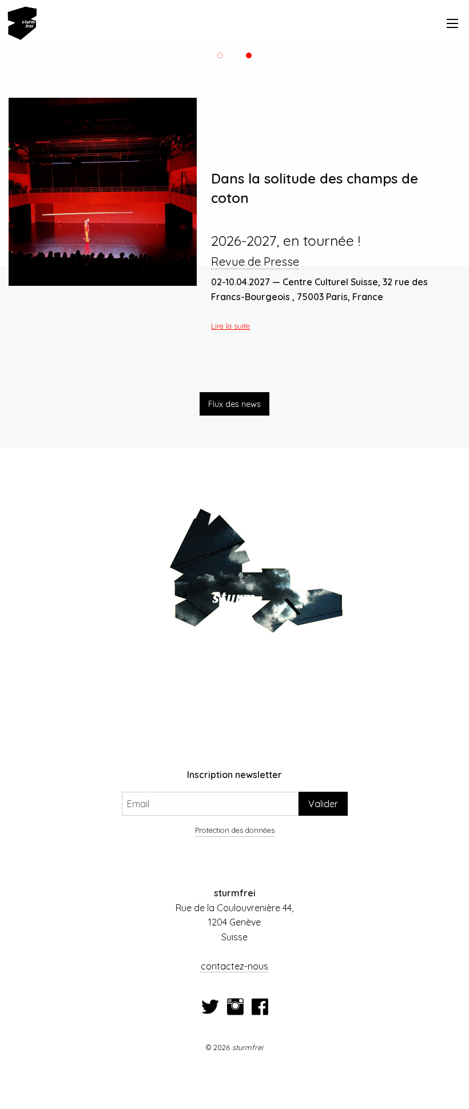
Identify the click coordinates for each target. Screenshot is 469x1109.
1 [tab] (220, 55)
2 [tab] (249, 55)
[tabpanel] (234, 213)
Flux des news (234, 404)
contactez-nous (234, 966)
